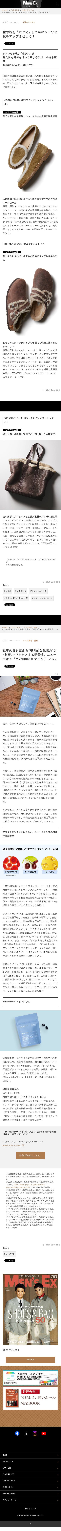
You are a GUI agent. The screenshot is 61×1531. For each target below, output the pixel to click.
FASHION (15, 10)
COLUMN (8, 1487)
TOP (5, 1455)
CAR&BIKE (8, 1474)
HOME (5, 10)
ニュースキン (9, 1254)
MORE (30, 1360)
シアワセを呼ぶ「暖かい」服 (16, 598)
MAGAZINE (9, 1494)
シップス (7, 591)
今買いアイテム (28, 10)
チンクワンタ (20, 591)
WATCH (7, 1468)
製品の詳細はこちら (29, 1155)
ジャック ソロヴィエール (42, 598)
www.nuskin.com (12, 1145)
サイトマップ (30, 1509)
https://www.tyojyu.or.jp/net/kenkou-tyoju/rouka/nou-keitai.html (26, 1186)
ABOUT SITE (9, 1500)
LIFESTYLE (15, 628)
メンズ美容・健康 (30, 628)
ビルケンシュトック (38, 591)
